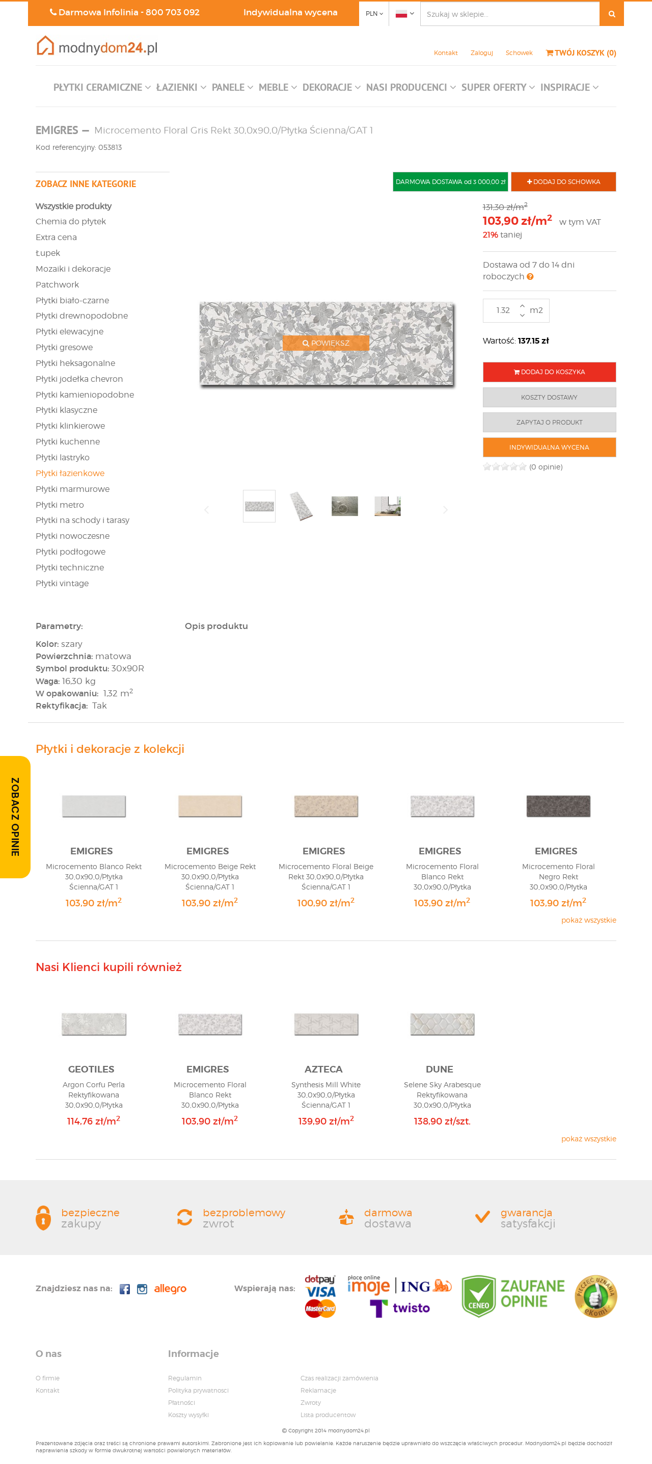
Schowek (519, 53)
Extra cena (56, 237)
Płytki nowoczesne (73, 536)
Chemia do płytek (71, 221)
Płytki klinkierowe (70, 426)
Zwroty (311, 1402)
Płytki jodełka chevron (79, 379)
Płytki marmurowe (73, 489)
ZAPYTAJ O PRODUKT (550, 422)
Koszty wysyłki (188, 1415)
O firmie (48, 1378)
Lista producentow (328, 1415)
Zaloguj (482, 53)
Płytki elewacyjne (69, 331)
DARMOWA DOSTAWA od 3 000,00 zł (450, 182)
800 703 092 (173, 12)
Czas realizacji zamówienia (339, 1378)
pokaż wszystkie (588, 920)
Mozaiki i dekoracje (73, 269)
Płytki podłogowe (70, 552)
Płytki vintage (62, 583)
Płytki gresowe (64, 347)
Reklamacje (318, 1390)
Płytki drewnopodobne (82, 316)
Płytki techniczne (70, 567)
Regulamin (185, 1378)
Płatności (181, 1402)
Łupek (48, 253)
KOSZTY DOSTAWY (549, 397)
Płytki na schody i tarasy (82, 520)
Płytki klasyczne (66, 410)
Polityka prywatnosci (198, 1390)
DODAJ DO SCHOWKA (566, 182)
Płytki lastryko (63, 457)
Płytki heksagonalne (75, 363)
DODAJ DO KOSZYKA (552, 372)
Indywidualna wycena (290, 12)
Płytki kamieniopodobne (85, 395)
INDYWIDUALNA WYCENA (549, 447)
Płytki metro (60, 505)
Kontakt (446, 53)
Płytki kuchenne (68, 442)
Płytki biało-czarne (72, 300)
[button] (102, 90)
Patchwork (57, 285)
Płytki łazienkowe (70, 473)
